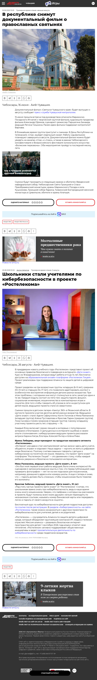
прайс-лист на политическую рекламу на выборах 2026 (41, 625)
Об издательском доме (38, 616)
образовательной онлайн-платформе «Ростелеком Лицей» (59, 377)
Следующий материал (50, 673)
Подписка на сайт (61, 619)
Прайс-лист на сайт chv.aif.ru (30, 622)
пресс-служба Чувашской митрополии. (55, 112)
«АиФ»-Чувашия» (9, 92)
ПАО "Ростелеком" (9, 352)
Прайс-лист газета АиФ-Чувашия (57, 622)
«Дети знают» (83, 372)
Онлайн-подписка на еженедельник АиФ (35, 619)
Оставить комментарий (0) (75, 202)
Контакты (23, 616)
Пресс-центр (54, 616)
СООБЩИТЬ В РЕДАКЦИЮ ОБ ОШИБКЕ (79, 625)
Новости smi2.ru (10, 262)
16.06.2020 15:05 (8, 10)
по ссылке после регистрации (31, 507)
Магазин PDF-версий (69, 616)
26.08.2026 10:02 (8, 270)
